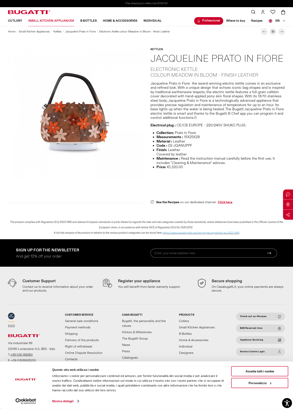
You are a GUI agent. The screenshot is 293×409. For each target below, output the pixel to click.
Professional (211, 20)
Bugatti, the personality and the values (144, 323)
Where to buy (235, 21)
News (126, 345)
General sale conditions (81, 321)
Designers (186, 353)
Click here (225, 202)
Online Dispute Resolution (83, 353)
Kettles (57, 31)
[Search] (253, 12)
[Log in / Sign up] (262, 12)
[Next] (281, 31)
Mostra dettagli (63, 401)
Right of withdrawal (78, 346)
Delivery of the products (82, 340)
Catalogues (130, 358)
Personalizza (257, 383)
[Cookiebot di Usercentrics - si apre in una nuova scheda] (25, 401)
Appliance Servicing (251, 339)
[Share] (288, 215)
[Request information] (288, 194)
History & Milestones (137, 332)
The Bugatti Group (135, 339)
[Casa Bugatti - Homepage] (29, 12)
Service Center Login (252, 351)
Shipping (71, 334)
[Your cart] (283, 12)
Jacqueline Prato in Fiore (80, 31)
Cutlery (15, 21)
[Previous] (264, 31)
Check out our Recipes (253, 316)
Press (126, 351)
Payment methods (77, 327)
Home (11, 31)
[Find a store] (288, 205)
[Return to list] (272, 31)
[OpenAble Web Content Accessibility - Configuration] (287, 403)
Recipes (257, 21)
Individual (153, 21)
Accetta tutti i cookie (260, 371)
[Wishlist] (272, 12)
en (277, 21)
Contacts (71, 359)
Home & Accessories (120, 21)
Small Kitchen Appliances (51, 21)
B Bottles (88, 21)
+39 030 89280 (21, 355)
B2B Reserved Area (251, 328)
